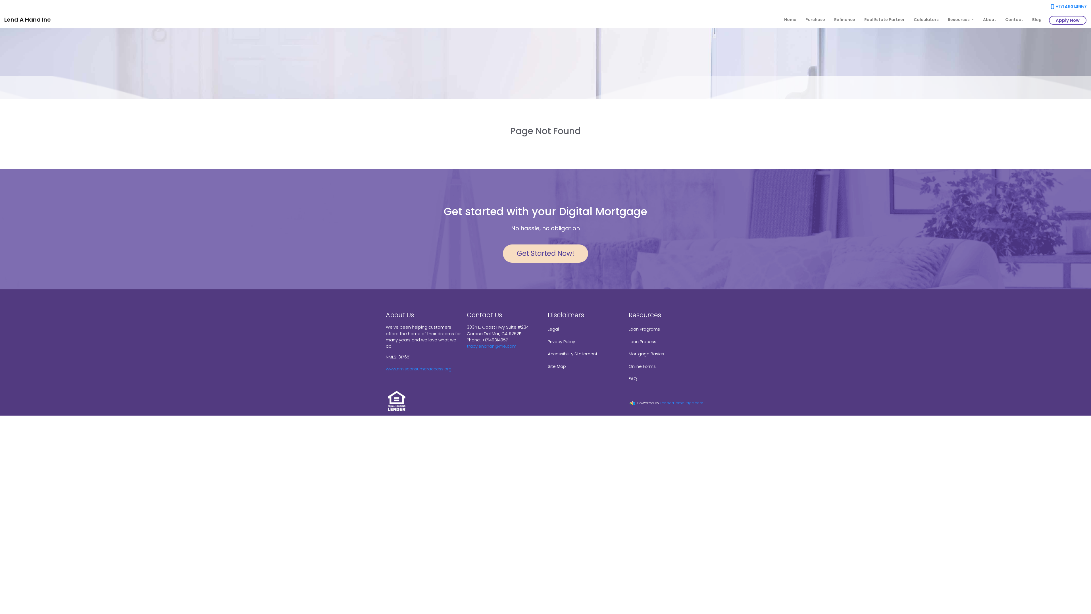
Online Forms (642, 366)
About (989, 19)
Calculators (926, 19)
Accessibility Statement (572, 354)
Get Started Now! (545, 253)
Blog (1037, 19)
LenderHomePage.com (681, 403)
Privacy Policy (561, 342)
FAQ (633, 378)
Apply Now (1068, 20)
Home (790, 19)
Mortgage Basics (646, 354)
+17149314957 (1070, 6)
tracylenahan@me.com (492, 346)
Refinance (844, 19)
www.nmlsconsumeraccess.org (418, 369)
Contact (1014, 19)
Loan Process (642, 342)
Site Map (557, 366)
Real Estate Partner (884, 19)
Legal (553, 329)
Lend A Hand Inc (27, 20)
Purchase (815, 19)
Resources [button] (959, 19)
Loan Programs (644, 329)
